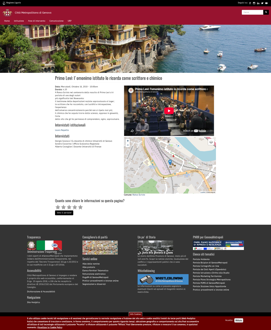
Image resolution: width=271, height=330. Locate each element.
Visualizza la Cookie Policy (49, 327)
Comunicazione (56, 21)
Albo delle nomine (91, 264)
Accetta (229, 320)
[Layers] (211, 142)
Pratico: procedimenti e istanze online (211, 290)
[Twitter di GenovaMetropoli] (262, 3)
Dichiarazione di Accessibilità (41, 291)
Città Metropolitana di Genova (33, 12)
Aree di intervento (36, 21)
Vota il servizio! (64, 213)
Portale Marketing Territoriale (207, 276)
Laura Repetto (62, 130)
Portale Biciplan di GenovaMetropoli (210, 263)
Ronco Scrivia (139, 195)
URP (69, 21)
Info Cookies (135, 314)
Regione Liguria (13, 3)
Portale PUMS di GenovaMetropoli (209, 283)
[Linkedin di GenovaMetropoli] (258, 3)
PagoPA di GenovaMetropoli (95, 277)
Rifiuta (239, 320)
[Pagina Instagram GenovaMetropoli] (254, 3)
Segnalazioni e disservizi (94, 284)
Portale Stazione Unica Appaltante (209, 286)
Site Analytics (33, 302)
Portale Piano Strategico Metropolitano (211, 279)
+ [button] (128, 141)
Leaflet (202, 192)
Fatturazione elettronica (94, 274)
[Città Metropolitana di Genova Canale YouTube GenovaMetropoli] (266, 3)
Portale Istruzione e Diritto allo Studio (211, 273)
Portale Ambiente (201, 259)
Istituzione (19, 21)
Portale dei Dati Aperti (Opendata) (209, 269)
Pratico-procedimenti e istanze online (100, 281)
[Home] (8, 13)
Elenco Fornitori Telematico (95, 270)
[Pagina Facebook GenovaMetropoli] (250, 3)
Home (7, 21)
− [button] (128, 145)
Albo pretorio (88, 267)
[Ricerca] (266, 12)
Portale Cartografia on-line (206, 266)
